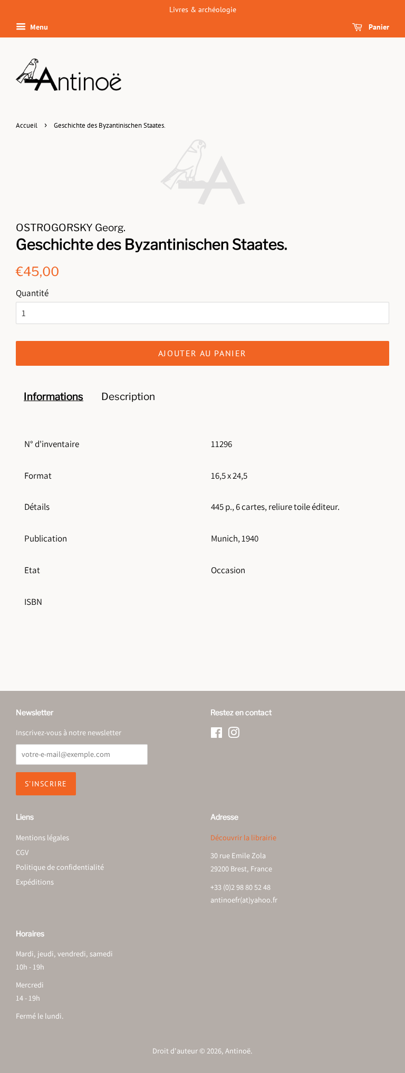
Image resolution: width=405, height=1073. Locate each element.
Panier (378, 27)
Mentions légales (42, 837)
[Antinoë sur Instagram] (233, 734)
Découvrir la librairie (243, 837)
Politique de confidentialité (60, 867)
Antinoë (237, 1051)
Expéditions (35, 882)
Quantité (32, 293)
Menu (38, 27)
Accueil (26, 125)
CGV (22, 852)
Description (128, 397)
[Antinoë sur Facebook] (216, 734)
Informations (53, 397)
